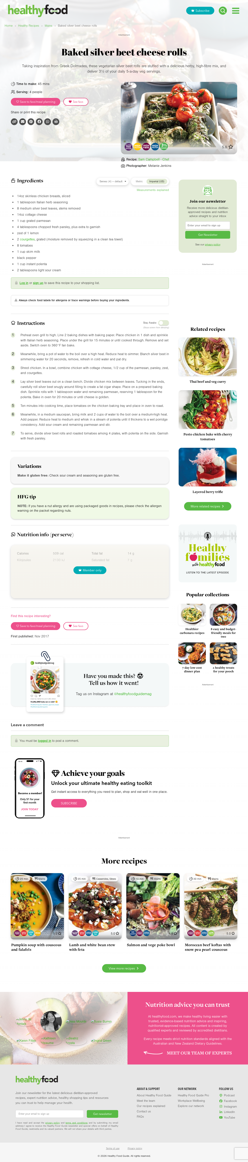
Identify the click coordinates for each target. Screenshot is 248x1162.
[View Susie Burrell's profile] (101, 1021)
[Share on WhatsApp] (47, 121)
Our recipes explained (151, 1106)
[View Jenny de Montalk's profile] (26, 1021)
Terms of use (113, 1148)
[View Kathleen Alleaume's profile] (51, 1040)
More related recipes (206, 506)
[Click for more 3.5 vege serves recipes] (164, 146)
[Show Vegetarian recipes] (37, 933)
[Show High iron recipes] (24, 933)
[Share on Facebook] (39, 121)
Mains (48, 25)
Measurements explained (153, 190)
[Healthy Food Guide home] (37, 1080)
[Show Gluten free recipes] (75, 933)
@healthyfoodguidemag (133, 694)
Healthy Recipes (28, 25)
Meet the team (146, 1101)
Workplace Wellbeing (191, 1101)
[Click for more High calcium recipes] (137, 146)
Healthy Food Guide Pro (193, 1095)
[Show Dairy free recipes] (133, 933)
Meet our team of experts (199, 1053)
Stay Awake (149, 322)
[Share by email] (22, 121)
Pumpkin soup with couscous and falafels (36, 947)
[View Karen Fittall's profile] (26, 1040)
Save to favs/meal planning (37, 101)
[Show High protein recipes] (88, 933)
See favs (77, 101)
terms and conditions (76, 1122)
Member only (92, 570)
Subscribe (202, 11)
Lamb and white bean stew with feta (92, 947)
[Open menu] (235, 11)
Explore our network (191, 1106)
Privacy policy (135, 1148)
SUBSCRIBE (69, 803)
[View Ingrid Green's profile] (101, 1040)
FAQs (140, 1116)
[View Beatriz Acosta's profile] (76, 1040)
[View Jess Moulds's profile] (76, 1021)
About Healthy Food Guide (154, 1095)
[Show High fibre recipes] (17, 933)
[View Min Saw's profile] (51, 1021)
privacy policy (212, 244)
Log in (24, 283)
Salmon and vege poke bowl (151, 944)
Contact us (144, 1111)
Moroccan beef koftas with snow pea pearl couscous (208, 947)
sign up (38, 283)
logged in (44, 741)
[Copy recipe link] (14, 121)
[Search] (223, 11)
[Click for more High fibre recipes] (146, 146)
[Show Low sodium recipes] (211, 933)
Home (9, 25)
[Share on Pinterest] (31, 121)
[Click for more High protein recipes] (155, 146)
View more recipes (122, 968)
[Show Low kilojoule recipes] (31, 933)
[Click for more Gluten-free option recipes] (129, 146)
